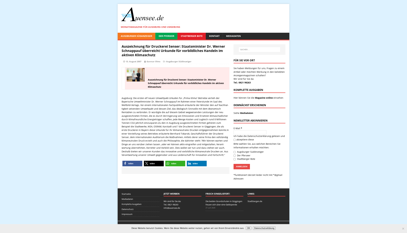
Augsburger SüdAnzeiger (136, 35)
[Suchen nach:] (259, 49)
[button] (132, 163)
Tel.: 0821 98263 (242, 82)
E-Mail (238, 128)
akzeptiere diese (245, 139)
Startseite (126, 193)
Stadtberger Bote (192, 35)
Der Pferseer (166, 35)
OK (248, 228)
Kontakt (214, 35)
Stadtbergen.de (255, 201)
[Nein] (403, 228)
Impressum (127, 214)
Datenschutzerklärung (259, 136)
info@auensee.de (172, 207)
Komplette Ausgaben (131, 204)
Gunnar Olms (153, 61)
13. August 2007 (133, 61)
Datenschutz (128, 209)
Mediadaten (233, 35)
